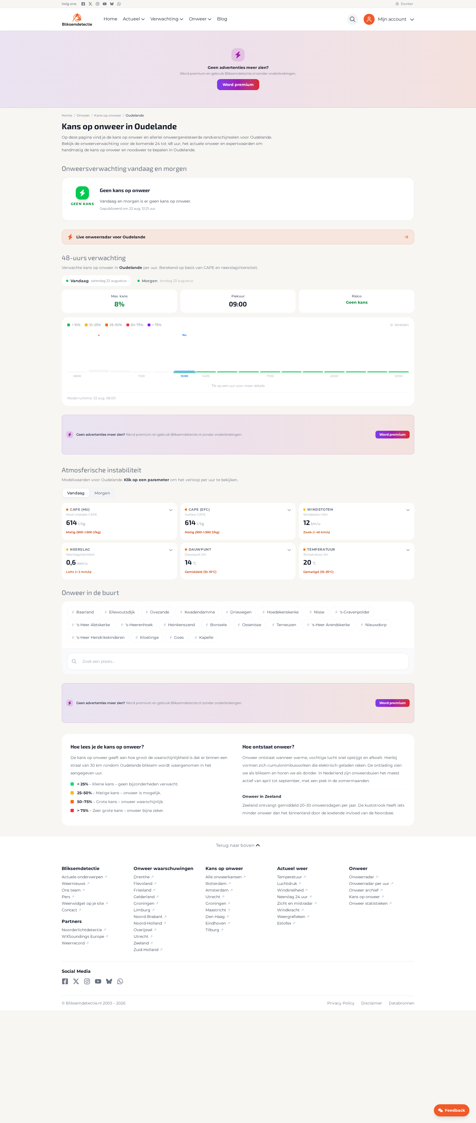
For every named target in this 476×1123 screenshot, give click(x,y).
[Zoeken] (352, 19)
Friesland (142, 890)
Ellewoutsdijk (122, 612)
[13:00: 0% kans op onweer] (184, 355)
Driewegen (240, 612)
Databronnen (401, 1003)
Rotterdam (216, 883)
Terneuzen (286, 624)
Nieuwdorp (375, 624)
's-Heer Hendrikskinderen (100, 637)
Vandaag (76, 493)
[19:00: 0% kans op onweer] (313, 355)
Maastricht (215, 909)
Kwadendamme (200, 612)
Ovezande (159, 612)
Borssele (218, 624)
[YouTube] (105, 4)
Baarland (85, 612)
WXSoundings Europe (83, 936)
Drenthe (142, 876)
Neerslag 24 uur (292, 896)
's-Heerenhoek (139, 624)
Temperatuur (289, 876)
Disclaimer (371, 1003)
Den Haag (215, 916)
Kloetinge (149, 637)
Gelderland (144, 896)
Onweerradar (361, 876)
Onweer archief (363, 890)
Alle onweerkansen (223, 876)
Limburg (142, 909)
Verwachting (164, 18)
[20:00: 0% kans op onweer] (334, 355)
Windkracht (288, 909)
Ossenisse (251, 624)
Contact (69, 909)
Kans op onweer (364, 896)
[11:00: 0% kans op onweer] (141, 355)
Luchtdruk (287, 883)
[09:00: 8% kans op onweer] (99, 355)
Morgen (102, 493)
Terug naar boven (235, 845)
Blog (222, 18)
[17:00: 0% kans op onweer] (270, 355)
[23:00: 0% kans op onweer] (398, 355)
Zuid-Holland (146, 949)
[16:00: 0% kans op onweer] (249, 355)
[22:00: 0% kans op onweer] (377, 355)
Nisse (319, 612)
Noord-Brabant (148, 916)
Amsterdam (217, 890)
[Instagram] (97, 4)
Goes (179, 637)
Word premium (238, 84)
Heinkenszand (181, 624)
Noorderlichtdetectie (82, 929)
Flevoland (143, 883)
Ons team (71, 890)
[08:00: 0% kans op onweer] (77, 355)
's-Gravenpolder (355, 612)
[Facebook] (83, 4)
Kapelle (206, 637)
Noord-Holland (148, 923)
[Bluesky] (112, 4)
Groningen (144, 903)
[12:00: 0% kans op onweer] (163, 355)
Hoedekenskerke (283, 612)
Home (110, 18)
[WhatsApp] (119, 4)
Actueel (131, 18)
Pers (66, 896)
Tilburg (212, 929)
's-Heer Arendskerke (331, 624)
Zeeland (141, 943)
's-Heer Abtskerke (93, 624)
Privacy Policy (341, 1003)
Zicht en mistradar (295, 903)
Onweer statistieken (368, 903)
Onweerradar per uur (369, 883)
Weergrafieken (291, 916)
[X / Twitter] (90, 4)
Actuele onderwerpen (82, 876)
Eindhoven (215, 923)
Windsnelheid (290, 890)
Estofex (284, 923)
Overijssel (143, 929)
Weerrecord (73, 943)
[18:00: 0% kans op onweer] (292, 355)
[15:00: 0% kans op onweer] (227, 355)
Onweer (198, 18)
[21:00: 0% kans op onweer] (356, 355)
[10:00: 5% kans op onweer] (120, 355)
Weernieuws (73, 883)
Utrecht (141, 936)
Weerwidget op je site (83, 903)
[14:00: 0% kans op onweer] (206, 355)
